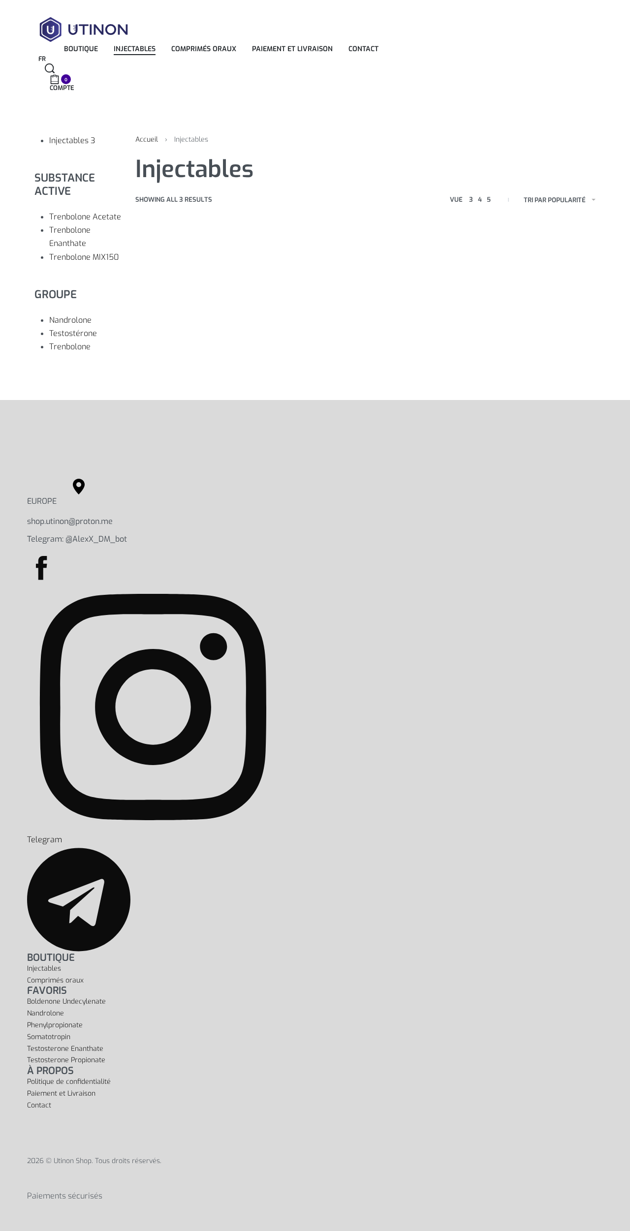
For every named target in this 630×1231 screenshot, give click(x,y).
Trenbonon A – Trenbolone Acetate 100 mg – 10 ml (169, 356)
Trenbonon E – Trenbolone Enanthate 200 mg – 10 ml (268, 356)
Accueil (146, 139)
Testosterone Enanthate (65, 1048)
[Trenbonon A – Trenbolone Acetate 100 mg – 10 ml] (175, 294)
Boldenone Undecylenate (66, 1001)
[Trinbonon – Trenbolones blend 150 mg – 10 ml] (365, 294)
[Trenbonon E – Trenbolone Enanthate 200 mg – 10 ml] (270, 294)
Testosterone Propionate (66, 1060)
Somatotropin (48, 1037)
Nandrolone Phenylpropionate (55, 1019)
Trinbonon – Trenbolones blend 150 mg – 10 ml (364, 356)
